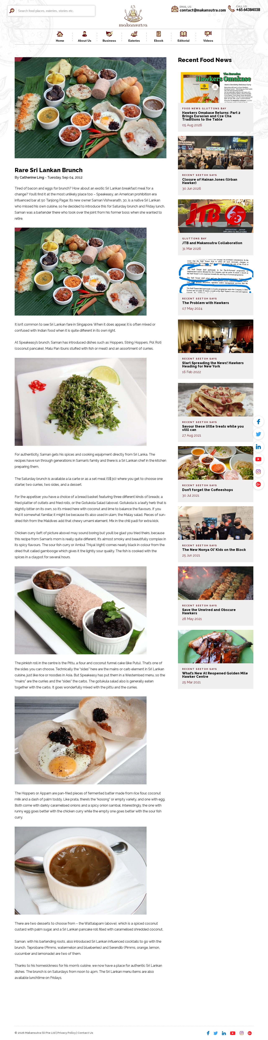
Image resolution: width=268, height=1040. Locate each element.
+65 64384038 (248, 9)
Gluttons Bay (214, 108)
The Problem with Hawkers (205, 303)
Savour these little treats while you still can (213, 428)
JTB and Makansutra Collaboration (212, 243)
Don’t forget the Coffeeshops (207, 490)
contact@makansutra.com (203, 10)
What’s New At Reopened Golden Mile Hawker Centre (215, 675)
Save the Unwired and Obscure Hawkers (209, 611)
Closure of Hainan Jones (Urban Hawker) (209, 181)
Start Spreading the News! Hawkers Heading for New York (213, 364)
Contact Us (85, 1032)
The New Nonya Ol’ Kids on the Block (214, 550)
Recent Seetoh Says (199, 175)
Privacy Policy (66, 1032)
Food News (191, 108)
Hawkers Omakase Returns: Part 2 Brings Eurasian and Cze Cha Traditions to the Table (211, 116)
